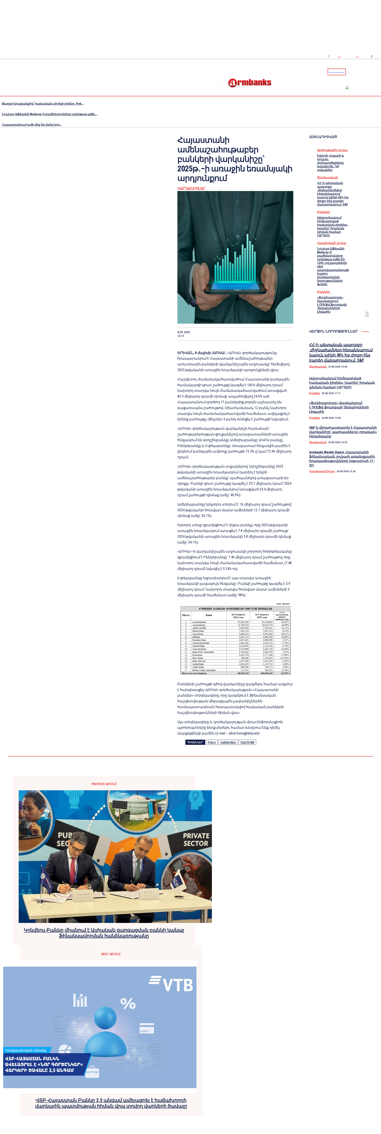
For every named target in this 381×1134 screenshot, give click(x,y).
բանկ (212, 742)
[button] (350, 71)
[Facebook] (364, 71)
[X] (215, 334)
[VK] (258, 334)
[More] (286, 334)
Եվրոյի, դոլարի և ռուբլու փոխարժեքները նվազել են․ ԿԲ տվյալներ (330, 163)
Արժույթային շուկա (332, 150)
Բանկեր (323, 212)
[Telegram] (369, 71)
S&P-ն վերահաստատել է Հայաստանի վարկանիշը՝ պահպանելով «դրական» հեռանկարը (343, 432)
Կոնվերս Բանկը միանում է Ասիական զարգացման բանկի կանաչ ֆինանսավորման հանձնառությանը (104, 933)
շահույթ (247, 742)
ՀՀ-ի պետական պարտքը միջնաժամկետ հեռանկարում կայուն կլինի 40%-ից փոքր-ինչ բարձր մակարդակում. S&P (332, 193)
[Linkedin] (378, 71)
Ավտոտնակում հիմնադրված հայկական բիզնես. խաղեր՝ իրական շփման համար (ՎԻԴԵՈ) (332, 226)
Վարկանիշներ (191, 188)
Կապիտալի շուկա (331, 243)
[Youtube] (373, 71)
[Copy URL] (272, 334)
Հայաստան (228, 742)
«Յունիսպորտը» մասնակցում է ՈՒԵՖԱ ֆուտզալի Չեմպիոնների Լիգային (332, 305)
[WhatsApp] (229, 334)
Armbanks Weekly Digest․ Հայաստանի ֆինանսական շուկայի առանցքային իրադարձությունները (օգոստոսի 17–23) (342, 458)
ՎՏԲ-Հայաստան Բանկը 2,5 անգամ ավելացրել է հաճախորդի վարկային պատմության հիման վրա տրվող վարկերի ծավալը (111, 1103)
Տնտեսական (327, 177)
